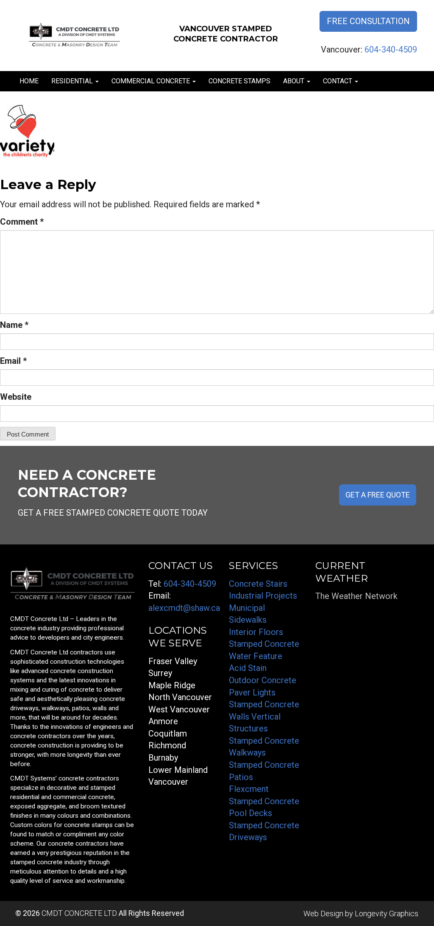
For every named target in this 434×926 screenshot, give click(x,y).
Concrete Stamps (239, 81)
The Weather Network (356, 596)
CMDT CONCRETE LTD (79, 913)
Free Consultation (368, 21)
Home (29, 81)
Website (15, 397)
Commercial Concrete (151, 81)
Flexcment (249, 789)
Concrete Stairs (258, 584)
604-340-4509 (390, 49)
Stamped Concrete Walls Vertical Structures (264, 716)
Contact (338, 81)
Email (13, 361)
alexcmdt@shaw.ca (184, 608)
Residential (73, 81)
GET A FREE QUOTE (377, 494)
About (294, 81)
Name (14, 325)
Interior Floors (256, 632)
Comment (22, 222)
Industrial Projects (263, 596)
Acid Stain (248, 668)
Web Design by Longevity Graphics (360, 913)
